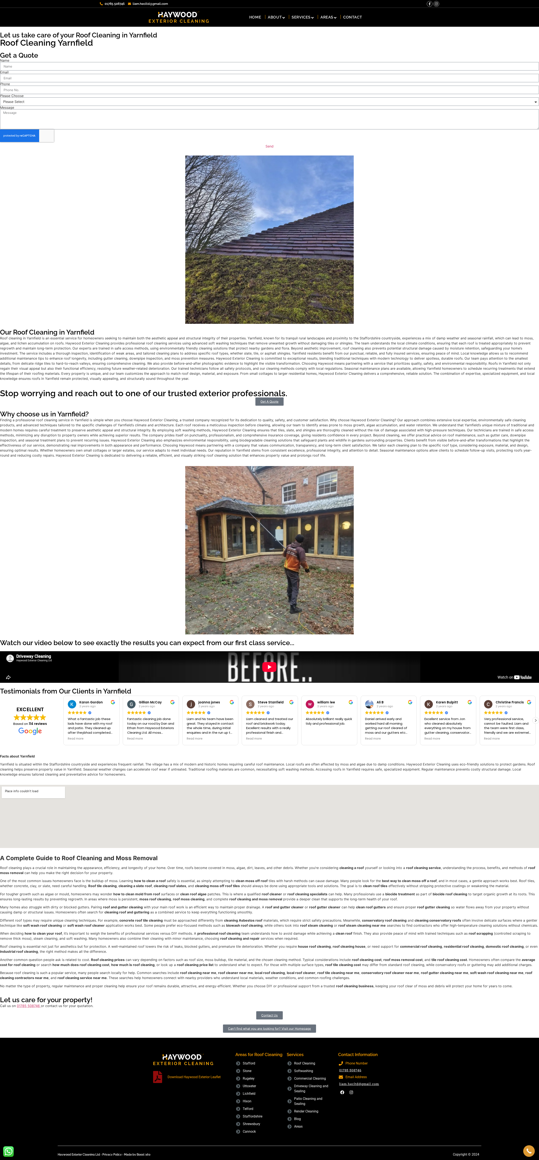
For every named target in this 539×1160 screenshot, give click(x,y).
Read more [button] (76, 739)
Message (7, 107)
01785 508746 (350, 1070)
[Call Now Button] (529, 1151)
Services (301, 17)
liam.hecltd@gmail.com (359, 1084)
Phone (5, 84)
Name (4, 60)
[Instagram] (436, 4)
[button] (63, 720)
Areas (326, 17)
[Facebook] (342, 1092)
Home (255, 17)
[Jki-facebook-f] (429, 4)
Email (4, 72)
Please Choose (12, 95)
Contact (352, 17)
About (275, 17)
